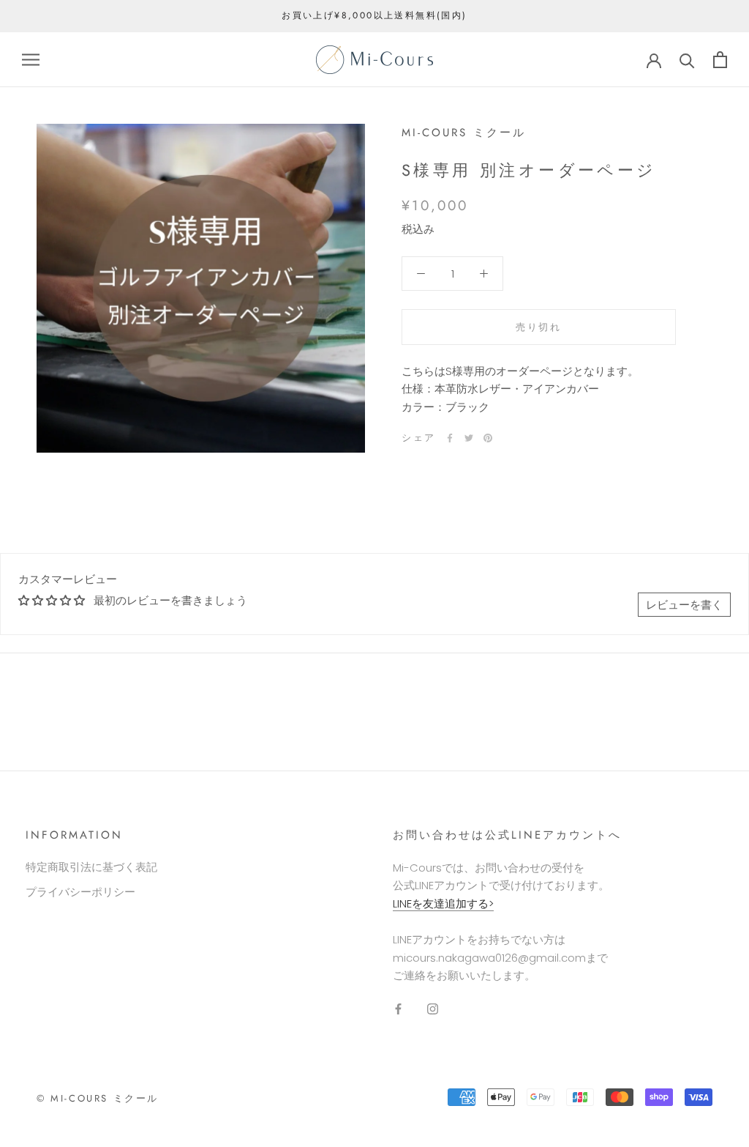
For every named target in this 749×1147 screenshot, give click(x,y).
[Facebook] (449, 438)
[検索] (687, 59)
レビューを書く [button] (684, 604)
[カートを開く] (720, 59)
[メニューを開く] (30, 59)
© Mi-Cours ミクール (98, 1098)
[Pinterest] (487, 438)
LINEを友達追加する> (443, 903)
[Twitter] (468, 438)
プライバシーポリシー (80, 891)
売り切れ (538, 327)
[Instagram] (432, 1009)
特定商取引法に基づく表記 (91, 867)
